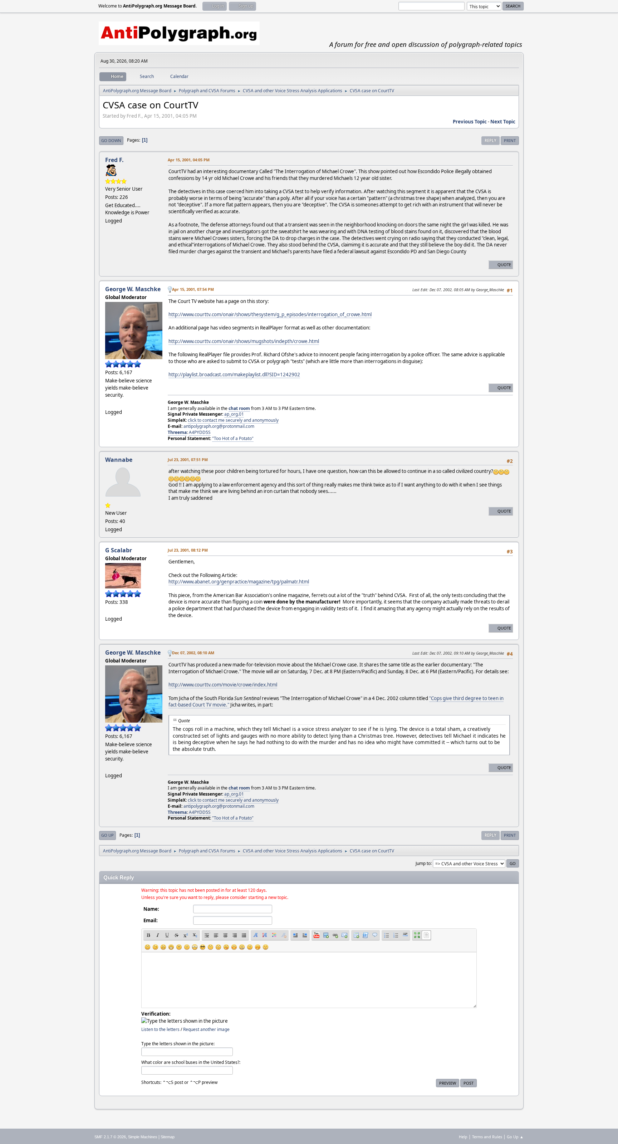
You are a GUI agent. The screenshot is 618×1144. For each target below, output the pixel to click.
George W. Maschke (133, 289)
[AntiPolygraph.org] (108, 610)
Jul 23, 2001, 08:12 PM (188, 550)
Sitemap (168, 1137)
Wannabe (118, 460)
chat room (239, 408)
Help (463, 1136)
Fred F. (114, 160)
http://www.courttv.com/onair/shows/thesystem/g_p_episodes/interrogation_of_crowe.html (270, 314)
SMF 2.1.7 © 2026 (110, 1137)
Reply (490, 140)
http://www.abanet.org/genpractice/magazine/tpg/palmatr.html (238, 581)
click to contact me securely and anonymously (233, 420)
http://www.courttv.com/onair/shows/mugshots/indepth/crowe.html (243, 341)
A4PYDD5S (200, 432)
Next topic (502, 121)
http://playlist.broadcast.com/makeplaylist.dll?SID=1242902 (234, 374)
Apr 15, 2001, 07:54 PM (193, 289)
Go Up (107, 835)
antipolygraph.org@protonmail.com (218, 426)
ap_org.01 (234, 414)
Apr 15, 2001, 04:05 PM (189, 159)
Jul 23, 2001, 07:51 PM (188, 459)
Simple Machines (142, 1137)
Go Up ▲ (515, 1136)
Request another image (206, 1029)
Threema (177, 432)
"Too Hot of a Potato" (233, 438)
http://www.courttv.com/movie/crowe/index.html (222, 684)
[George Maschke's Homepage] (108, 403)
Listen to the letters (160, 1029)
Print (510, 140)
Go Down (111, 140)
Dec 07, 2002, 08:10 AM (193, 652)
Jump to (423, 863)
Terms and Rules (487, 1136)
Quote (504, 264)
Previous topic (470, 121)
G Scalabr (118, 550)
